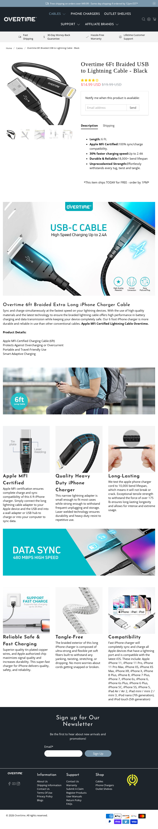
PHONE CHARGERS (85, 14)
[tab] (89, 126)
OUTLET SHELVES (117, 14)
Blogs (40, 800)
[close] (154, 3)
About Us (42, 781)
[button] (89, 80)
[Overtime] (20, 19)
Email (48, 747)
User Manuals (74, 796)
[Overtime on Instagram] (18, 784)
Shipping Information (49, 785)
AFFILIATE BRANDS (99, 24)
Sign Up (98, 753)
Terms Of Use (44, 792)
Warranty (71, 785)
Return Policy (74, 800)
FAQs (69, 804)
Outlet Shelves (104, 789)
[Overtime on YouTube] (14, 784)
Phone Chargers (105, 785)
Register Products (76, 792)
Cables (19, 48)
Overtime (20, 815)
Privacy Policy (45, 796)
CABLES (55, 14)
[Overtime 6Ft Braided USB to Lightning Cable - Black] (41, 89)
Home (9, 48)
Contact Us (43, 789)
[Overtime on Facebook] (9, 784)
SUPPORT (68, 24)
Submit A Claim (75, 789)
